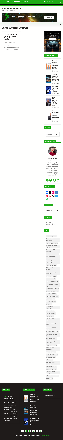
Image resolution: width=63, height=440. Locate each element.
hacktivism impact (50, 310)
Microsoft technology (51, 338)
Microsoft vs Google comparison (51, 341)
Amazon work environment (49, 239)
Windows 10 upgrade (51, 369)
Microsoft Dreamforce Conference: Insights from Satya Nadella (55, 78)
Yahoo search (49, 378)
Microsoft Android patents (51, 328)
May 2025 (49, 223)
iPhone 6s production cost (51, 319)
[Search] (56, 134)
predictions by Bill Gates (52, 354)
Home (2, 1)
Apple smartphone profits (51, 257)
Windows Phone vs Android (50, 372)
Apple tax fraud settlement (50, 261)
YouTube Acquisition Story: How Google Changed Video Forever (11, 37)
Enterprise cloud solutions (52, 291)
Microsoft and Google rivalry (51, 323)
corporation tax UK (51, 279)
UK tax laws (49, 360)
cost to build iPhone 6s (52, 281)
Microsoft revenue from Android (51, 335)
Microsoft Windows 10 (51, 345)
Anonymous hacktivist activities (51, 246)
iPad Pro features (50, 313)
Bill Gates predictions (51, 265)
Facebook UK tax (50, 299)
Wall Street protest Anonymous (50, 363)
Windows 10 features (51, 366)
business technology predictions (51, 272)
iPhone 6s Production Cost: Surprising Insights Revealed (55, 64)
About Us (8, 1)
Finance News (49, 210)
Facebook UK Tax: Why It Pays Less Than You (55, 89)
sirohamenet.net (12, 8)
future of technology (51, 301)
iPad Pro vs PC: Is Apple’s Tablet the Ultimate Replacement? (55, 115)
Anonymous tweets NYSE (52, 254)
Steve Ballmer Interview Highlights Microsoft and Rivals (55, 101)
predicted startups (50, 352)
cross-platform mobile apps (52, 285)
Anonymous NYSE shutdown (50, 250)
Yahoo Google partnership (52, 375)
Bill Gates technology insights (51, 268)
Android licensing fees (52, 243)
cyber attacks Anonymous (52, 288)
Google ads (49, 304)
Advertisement (16, 1)
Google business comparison (50, 307)
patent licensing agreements (50, 348)
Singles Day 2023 (50, 357)
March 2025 (49, 224)
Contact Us (25, 1)
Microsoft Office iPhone (52, 331)
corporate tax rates (51, 276)
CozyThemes (45, 435)
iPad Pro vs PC (50, 316)
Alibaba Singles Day (51, 236)
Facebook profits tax (51, 293)
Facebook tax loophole (52, 296)
